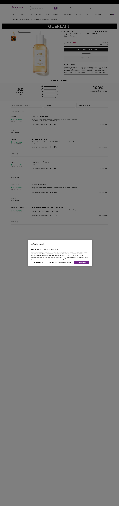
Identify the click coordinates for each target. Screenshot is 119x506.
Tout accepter (81, 262)
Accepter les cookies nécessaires (60, 262)
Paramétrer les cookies (38, 262)
